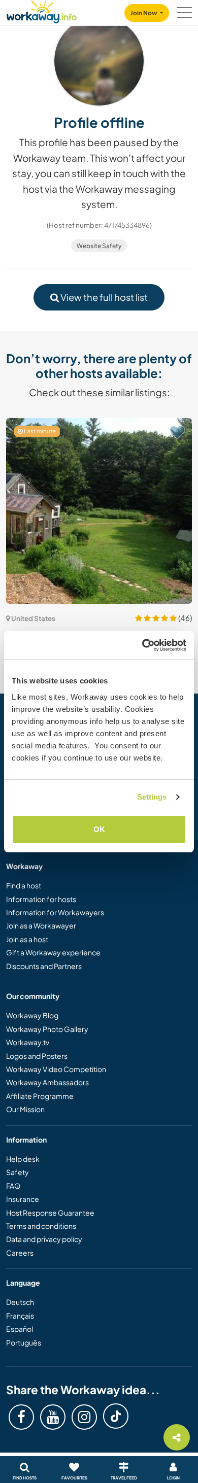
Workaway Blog (32, 1015)
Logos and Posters (37, 1055)
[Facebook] (21, 1417)
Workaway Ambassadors (47, 1082)
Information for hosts (41, 899)
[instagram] (84, 1417)
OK (99, 829)
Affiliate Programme (40, 1095)
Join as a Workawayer (41, 925)
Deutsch (20, 1301)
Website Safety (99, 246)
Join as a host (27, 939)
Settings (152, 796)
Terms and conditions (41, 1225)
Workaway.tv (27, 1042)
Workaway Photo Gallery (47, 1028)
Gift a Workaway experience (53, 952)
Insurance (22, 1198)
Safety (17, 1172)
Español (19, 1328)
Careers (20, 1252)
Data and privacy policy (44, 1239)
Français (20, 1315)
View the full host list (103, 297)
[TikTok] (115, 1416)
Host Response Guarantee (50, 1212)
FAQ (13, 1185)
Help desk (23, 1158)
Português (23, 1342)
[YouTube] (52, 1417)
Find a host (23, 885)
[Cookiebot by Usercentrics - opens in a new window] (142, 645)
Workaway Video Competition (56, 1069)
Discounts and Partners (44, 966)
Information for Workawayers (55, 912)
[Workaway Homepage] (41, 10)
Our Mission (25, 1109)
